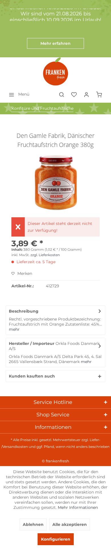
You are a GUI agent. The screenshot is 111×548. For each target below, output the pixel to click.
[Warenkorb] (99, 94)
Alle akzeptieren (69, 524)
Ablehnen (33, 524)
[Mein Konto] (86, 94)
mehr (14, 329)
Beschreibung (23, 311)
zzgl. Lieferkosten (45, 255)
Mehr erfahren (55, 43)
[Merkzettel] (74, 94)
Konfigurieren (55, 539)
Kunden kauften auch (32, 376)
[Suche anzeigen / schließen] (61, 94)
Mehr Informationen (78, 507)
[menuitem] (17, 94)
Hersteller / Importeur (31, 343)
